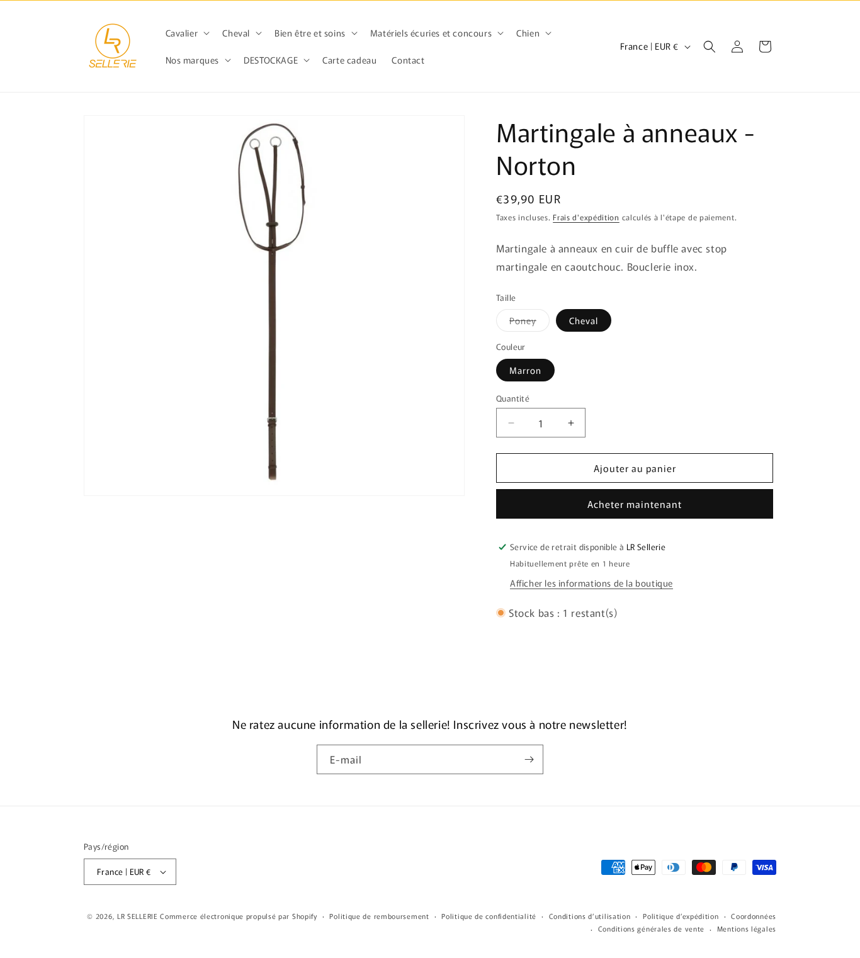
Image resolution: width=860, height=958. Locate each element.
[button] (186, 33)
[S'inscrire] (529, 759)
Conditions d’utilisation (590, 916)
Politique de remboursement (379, 916)
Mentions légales (746, 928)
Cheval (583, 320)
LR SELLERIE (137, 916)
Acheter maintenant (634, 503)
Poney (529, 322)
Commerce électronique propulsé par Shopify (238, 916)
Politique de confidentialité (488, 916)
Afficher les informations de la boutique (591, 583)
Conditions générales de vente (651, 928)
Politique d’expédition (680, 916)
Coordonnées (753, 916)
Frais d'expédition (586, 216)
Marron (525, 370)
